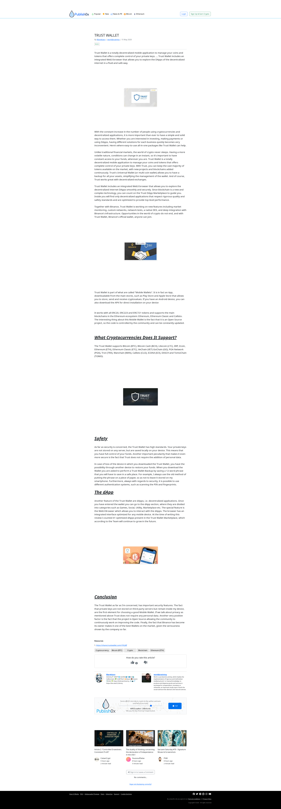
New (107, 14)
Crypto (130, 650)
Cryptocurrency (102, 650)
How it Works (74, 794)
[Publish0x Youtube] (210, 794)
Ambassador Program (92, 794)
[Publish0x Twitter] (197, 794)
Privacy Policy (207, 799)
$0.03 (97, 44)
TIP (176, 706)
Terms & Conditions (194, 799)
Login (184, 14)
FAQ (81, 794)
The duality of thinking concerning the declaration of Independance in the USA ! (140, 752)
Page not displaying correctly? (141, 784)
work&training (113, 39)
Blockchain (142, 650)
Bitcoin (129, 14)
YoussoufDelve (138, 758)
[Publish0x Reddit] (203, 794)
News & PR (117, 14)
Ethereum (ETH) (157, 650)
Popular (97, 14)
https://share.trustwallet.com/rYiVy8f (111, 645)
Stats (102, 794)
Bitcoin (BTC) (117, 650)
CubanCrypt (105, 758)
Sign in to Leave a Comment (141, 772)
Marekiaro (101, 39)
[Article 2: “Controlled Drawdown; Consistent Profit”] (108, 738)
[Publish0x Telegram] (200, 794)
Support (116, 794)
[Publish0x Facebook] (194, 794)
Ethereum (140, 14)
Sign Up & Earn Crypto (200, 14)
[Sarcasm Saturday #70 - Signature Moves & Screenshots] (172, 738)
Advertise (109, 794)
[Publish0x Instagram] (206, 794)
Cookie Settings (126, 794)
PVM (166, 758)
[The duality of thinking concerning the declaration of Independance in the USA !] (140, 738)
